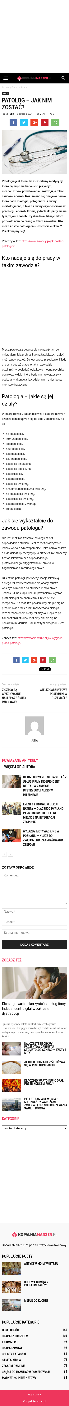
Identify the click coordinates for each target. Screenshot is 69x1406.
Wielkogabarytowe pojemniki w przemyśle (53, 694)
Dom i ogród (10, 1330)
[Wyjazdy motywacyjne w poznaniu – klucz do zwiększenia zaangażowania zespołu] (11, 835)
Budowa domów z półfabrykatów (36, 1283)
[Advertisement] (34, 36)
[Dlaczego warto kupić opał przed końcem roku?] (11, 1085)
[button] (63, 78)
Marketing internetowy (19, 1378)
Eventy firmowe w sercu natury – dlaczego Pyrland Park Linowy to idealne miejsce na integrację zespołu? (43, 813)
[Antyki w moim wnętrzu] (11, 1268)
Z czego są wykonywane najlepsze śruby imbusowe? (14, 696)
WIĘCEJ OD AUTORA (19, 767)
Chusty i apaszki (14, 1354)
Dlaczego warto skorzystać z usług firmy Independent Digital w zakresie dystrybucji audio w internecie (45, 786)
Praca (5, 93)
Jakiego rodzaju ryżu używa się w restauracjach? (44, 1063)
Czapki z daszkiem (15, 1336)
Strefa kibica (11, 1360)
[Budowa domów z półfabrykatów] (11, 1287)
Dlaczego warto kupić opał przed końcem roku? (44, 1082)
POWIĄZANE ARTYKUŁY (20, 760)
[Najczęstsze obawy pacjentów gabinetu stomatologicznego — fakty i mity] (11, 1048)
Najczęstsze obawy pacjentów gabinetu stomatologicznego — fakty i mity (45, 1048)
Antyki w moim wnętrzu (41, 1263)
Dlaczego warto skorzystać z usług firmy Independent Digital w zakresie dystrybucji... (34, 1008)
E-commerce (10, 1342)
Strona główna (9, 87)
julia (11, 113)
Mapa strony (34, 1394)
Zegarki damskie (13, 1366)
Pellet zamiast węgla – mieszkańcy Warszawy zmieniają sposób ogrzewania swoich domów (45, 1103)
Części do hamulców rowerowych (26, 1372)
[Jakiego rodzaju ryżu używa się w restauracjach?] (11, 1067)
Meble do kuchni (36, 1300)
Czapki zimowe (12, 1348)
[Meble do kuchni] (11, 1305)
